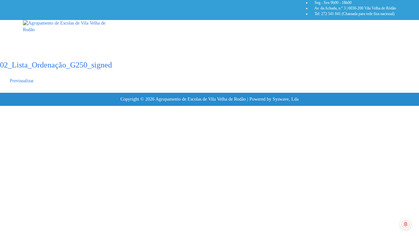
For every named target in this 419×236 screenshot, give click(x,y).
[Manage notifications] (405, 224)
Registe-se (34, 162)
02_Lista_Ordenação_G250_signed (56, 65)
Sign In (51, 162)
